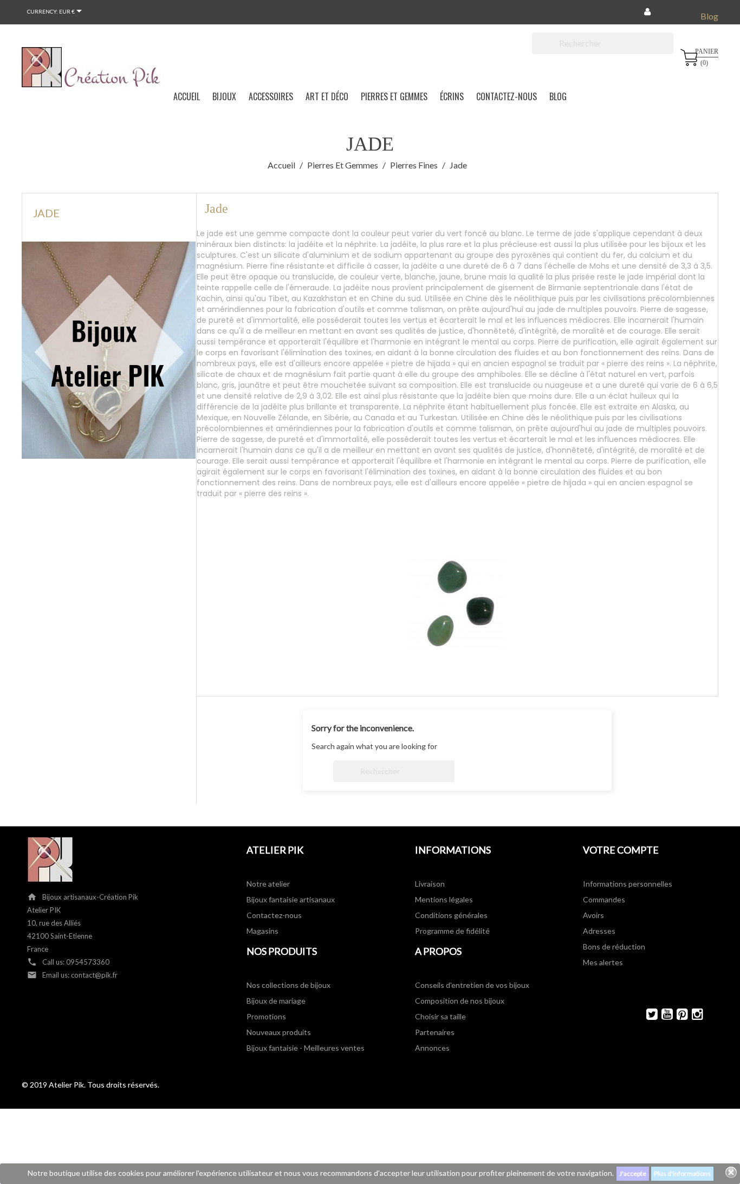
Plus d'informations (682, 1173)
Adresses (599, 930)
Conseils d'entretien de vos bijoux (472, 985)
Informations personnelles (627, 883)
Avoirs (593, 915)
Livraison (430, 883)
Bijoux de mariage (276, 1000)
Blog (709, 16)
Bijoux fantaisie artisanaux (290, 899)
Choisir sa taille (440, 1016)
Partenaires (435, 1032)
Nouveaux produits (278, 1032)
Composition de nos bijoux (459, 1000)
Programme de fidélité (452, 930)
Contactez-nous (274, 915)
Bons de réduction (614, 946)
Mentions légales (444, 899)
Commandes (604, 899)
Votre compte (621, 850)
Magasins (262, 930)
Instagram (692, 1014)
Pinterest (677, 1014)
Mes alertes (603, 962)
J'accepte (632, 1173)
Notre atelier (268, 883)
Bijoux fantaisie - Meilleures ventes (305, 1047)
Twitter (647, 1014)
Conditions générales (451, 915)
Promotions (266, 1016)
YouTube (662, 1014)
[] (669, 50)
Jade (46, 212)
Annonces (432, 1047)
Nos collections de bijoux (288, 985)
